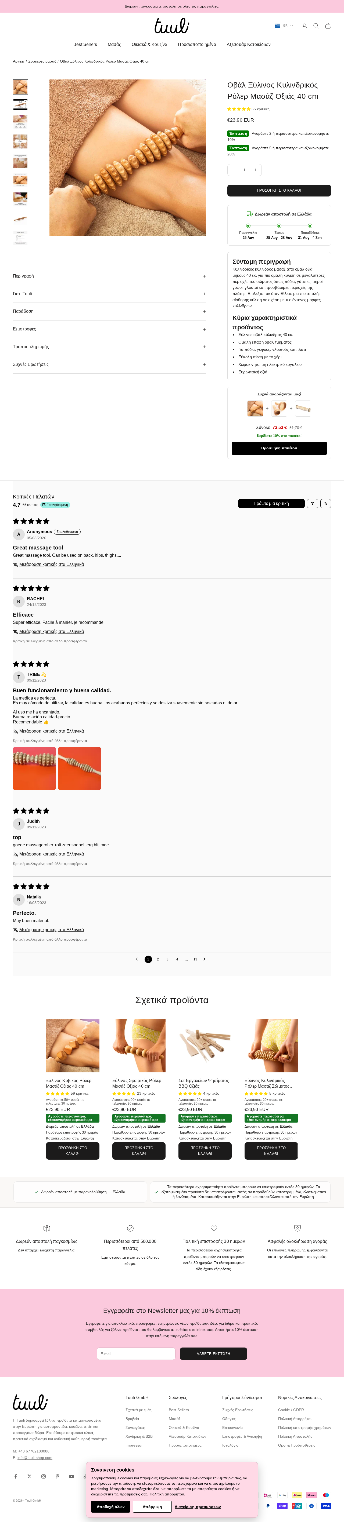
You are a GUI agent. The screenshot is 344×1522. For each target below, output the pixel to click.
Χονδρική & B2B (139, 1436)
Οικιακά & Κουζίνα (149, 44)
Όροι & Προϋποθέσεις (296, 1445)
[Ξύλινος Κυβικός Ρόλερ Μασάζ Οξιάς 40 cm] (72, 1045)
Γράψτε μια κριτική (271, 503)
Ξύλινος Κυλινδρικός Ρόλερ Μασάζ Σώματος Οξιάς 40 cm (267, 1083)
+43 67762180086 (33, 1451)
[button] (239, 109)
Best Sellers (85, 44)
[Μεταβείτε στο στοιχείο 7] (20, 199)
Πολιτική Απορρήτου (295, 1419)
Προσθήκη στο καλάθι (279, 190)
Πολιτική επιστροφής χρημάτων (304, 1427)
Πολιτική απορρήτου (167, 1494)
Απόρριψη (152, 1507)
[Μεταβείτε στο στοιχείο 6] (20, 180)
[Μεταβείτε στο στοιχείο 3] (20, 122)
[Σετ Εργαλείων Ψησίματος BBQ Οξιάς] (205, 1045)
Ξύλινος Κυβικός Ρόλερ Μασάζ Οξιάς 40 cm (68, 1083)
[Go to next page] (206, 959)
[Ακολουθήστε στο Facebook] (15, 1476)
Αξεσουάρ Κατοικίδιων (249, 44)
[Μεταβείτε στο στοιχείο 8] (20, 218)
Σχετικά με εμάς (139, 1410)
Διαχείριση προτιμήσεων (198, 1507)
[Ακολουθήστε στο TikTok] (85, 1476)
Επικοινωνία (232, 1427)
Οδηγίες (229, 1419)
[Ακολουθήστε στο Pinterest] (57, 1476)
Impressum (135, 1445)
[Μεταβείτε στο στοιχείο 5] (20, 160)
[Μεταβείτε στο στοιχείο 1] (20, 86)
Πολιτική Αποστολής (295, 1436)
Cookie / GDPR (291, 1410)
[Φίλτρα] (312, 503)
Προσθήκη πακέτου (279, 448)
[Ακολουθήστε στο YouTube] (71, 1476)
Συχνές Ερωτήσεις (237, 1410)
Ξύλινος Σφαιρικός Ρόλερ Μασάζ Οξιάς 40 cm (137, 1083)
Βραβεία (132, 1419)
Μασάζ (114, 44)
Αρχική (18, 61)
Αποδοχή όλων (111, 1507)
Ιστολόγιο (230, 1445)
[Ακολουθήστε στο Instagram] (43, 1476)
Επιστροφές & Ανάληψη (242, 1436)
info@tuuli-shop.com (34, 1457)
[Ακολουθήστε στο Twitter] (29, 1476)
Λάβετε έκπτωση (213, 1354)
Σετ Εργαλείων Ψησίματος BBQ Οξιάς (203, 1083)
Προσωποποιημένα (197, 44)
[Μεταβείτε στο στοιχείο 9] (20, 238)
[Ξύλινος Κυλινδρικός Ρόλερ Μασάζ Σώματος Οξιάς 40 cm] (271, 1045)
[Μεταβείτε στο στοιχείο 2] (20, 104)
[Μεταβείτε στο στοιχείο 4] (20, 141)
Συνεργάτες (135, 1427)
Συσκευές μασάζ (42, 61)
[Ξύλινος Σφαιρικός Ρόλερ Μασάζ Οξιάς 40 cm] (139, 1045)
